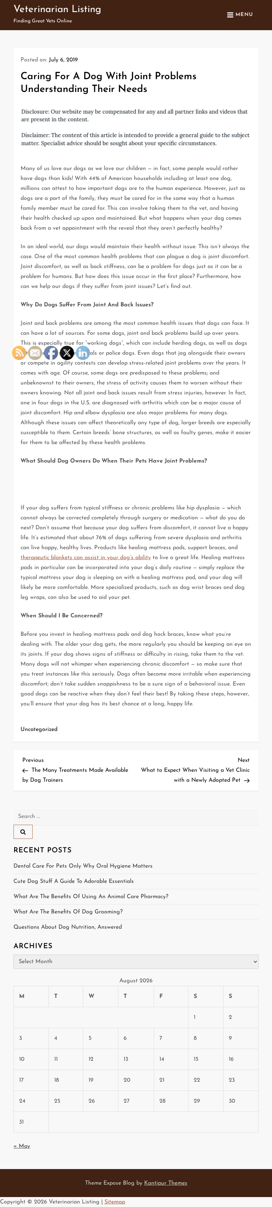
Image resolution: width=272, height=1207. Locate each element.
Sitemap (114, 1202)
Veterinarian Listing (57, 10)
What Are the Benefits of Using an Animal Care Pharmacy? (90, 897)
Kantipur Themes (165, 1183)
